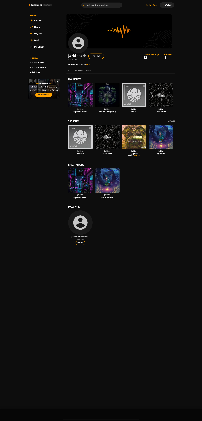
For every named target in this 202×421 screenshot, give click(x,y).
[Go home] (35, 5)
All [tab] (69, 70)
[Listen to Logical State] (161, 137)
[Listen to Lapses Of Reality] (80, 95)
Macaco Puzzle (107, 197)
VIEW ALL (171, 121)
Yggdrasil (134, 154)
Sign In (154, 5)
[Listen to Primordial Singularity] (107, 95)
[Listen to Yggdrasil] (134, 137)
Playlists (38, 33)
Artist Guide (35, 72)
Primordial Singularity (107, 112)
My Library (39, 47)
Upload (168, 5)
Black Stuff (161, 112)
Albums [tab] (89, 70)
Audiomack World (37, 62)
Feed (36, 40)
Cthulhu (134, 112)
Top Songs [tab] (78, 70)
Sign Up (148, 5)
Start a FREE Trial (43, 95)
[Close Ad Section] (57, 81)
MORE (88, 64)
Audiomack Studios (38, 67)
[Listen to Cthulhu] (134, 95)
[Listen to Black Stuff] (161, 95)
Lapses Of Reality (80, 112)
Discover (38, 20)
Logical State (161, 154)
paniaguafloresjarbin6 (80, 237)
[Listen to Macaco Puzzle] (107, 180)
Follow (96, 56)
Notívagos (136, 156)
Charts (37, 27)
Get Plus (47, 5)
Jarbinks (80, 109)
